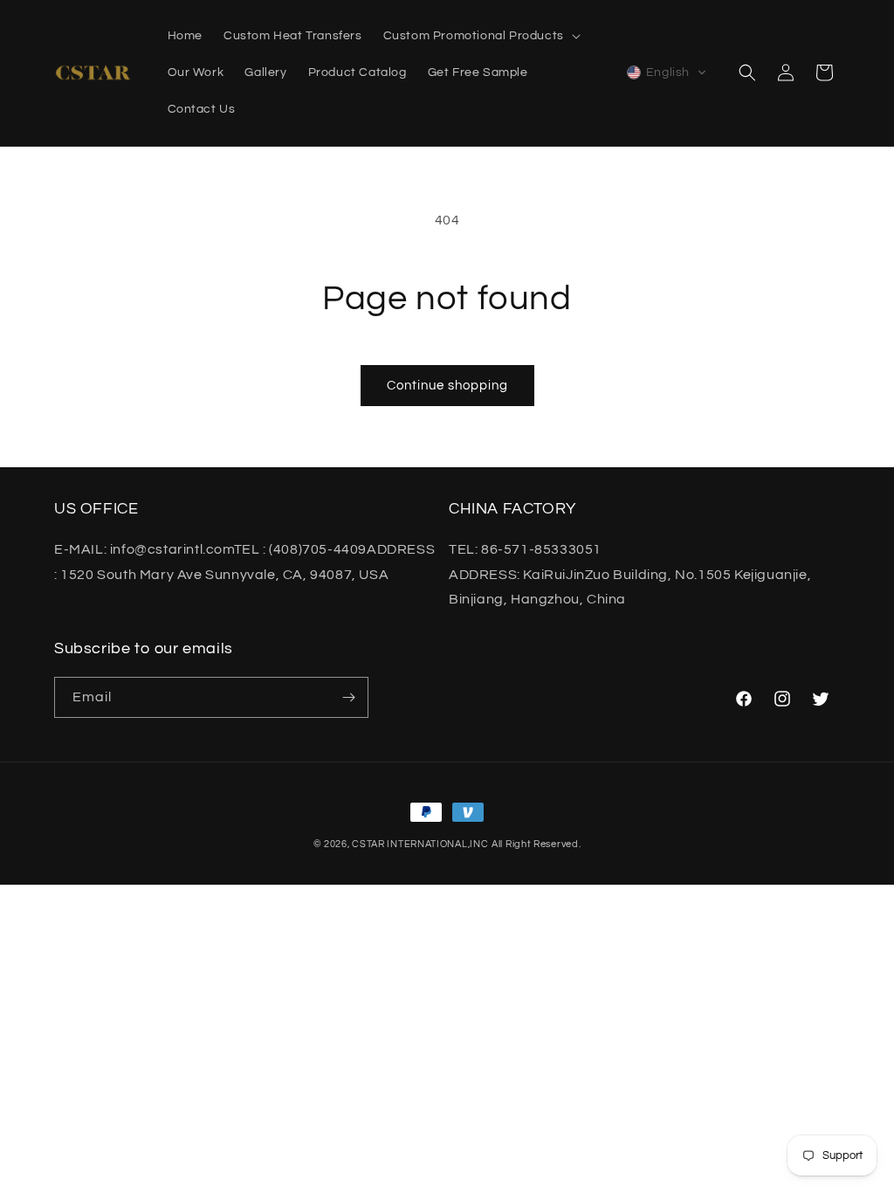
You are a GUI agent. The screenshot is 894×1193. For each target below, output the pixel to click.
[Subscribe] (348, 697)
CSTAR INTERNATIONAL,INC (420, 844)
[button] (480, 35)
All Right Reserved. (536, 844)
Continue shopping (447, 385)
